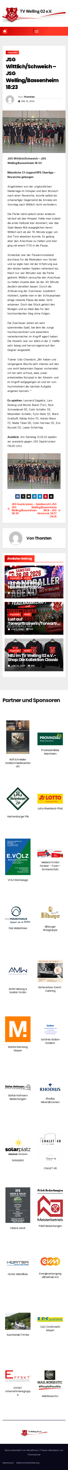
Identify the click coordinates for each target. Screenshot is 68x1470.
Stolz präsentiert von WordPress (22, 1450)
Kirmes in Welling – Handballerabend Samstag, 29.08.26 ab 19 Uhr (33, 587)
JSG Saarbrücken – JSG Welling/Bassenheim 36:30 (23, 509)
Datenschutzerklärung (27, 1462)
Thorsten (29, 96)
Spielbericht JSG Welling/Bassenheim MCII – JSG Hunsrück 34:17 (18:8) (45, 510)
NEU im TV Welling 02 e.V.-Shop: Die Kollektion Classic (33, 657)
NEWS (27, 578)
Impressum (8, 1462)
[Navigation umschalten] (36, 31)
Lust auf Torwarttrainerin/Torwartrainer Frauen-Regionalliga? (34, 623)
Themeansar (34, 1454)
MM (33, 593)
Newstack (54, 1450)
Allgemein (12, 52)
